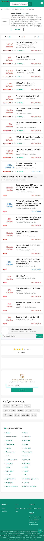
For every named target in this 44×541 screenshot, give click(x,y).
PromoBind (17, 535)
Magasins (4, 511)
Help (16, 511)
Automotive (25, 415)
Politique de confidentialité (33, 524)
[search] (30, 4)
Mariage (20, 410)
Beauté (17, 415)
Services (6, 406)
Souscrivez (39, 336)
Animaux (27, 406)
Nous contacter (34, 520)
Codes (3, 508)
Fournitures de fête (9, 410)
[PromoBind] (4, 3)
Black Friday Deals (35, 508)
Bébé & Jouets (8, 415)
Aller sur (17, 29)
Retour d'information (21, 508)
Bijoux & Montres (17, 406)
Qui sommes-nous (35, 517)
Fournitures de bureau (32, 410)
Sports (34, 415)
